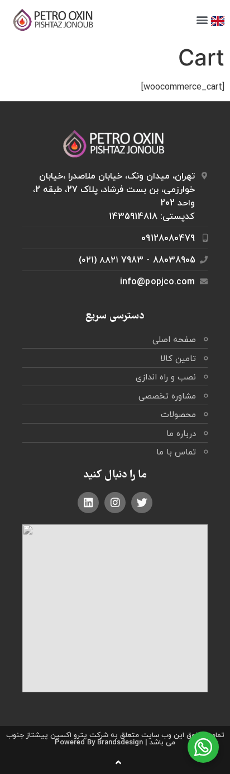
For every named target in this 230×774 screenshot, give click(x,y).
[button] (202, 20)
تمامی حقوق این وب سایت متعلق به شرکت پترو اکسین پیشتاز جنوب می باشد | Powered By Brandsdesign (115, 738)
